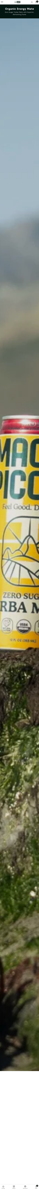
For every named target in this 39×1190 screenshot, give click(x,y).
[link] (25, 1187)
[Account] (32, 2)
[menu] (2, 2)
